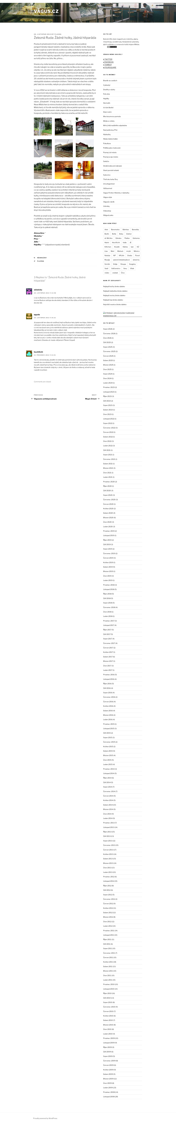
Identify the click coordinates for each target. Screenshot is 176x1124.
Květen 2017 (108, 652)
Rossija (107, 260)
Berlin (107, 234)
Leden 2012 (107, 926)
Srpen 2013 (107, 841)
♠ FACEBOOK (108, 62)
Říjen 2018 (107, 594)
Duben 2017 (108, 657)
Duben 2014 (108, 805)
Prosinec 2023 (109, 387)
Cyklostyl (106, 85)
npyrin (37, 314)
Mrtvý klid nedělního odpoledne (115, 125)
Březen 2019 (108, 571)
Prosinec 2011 (108, 931)
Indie (125, 242)
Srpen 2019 (107, 549)
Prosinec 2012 (108, 877)
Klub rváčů (107, 112)
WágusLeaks (108, 215)
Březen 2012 (108, 917)
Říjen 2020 (107, 486)
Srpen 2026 (107, 329)
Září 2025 (107, 342)
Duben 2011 (107, 966)
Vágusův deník (108, 202)
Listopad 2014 (108, 773)
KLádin (117, 247)
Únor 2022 (107, 441)
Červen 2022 (108, 432)
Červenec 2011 (109, 953)
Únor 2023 (107, 414)
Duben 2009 (108, 1074)
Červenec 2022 (109, 428)
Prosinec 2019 (108, 531)
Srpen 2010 (107, 1002)
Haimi (107, 242)
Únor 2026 (107, 338)
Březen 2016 (108, 715)
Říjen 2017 (107, 630)
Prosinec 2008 (109, 1092)
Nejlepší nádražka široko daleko (115, 291)
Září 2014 (107, 782)
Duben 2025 (108, 360)
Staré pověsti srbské (111, 170)
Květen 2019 (108, 562)
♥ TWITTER (107, 59)
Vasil (106, 268)
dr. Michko (108, 238)
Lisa (106, 251)
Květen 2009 (108, 1070)
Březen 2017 (108, 661)
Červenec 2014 (109, 791)
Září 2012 (107, 890)
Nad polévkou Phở (110, 130)
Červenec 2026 (109, 333)
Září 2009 (107, 1052)
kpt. (132, 247)
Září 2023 (107, 401)
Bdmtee (126, 229)
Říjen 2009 (107, 1047)
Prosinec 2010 (109, 984)
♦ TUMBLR (107, 65)
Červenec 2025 (109, 351)
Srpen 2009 (108, 1056)
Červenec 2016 (109, 697)
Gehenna (136, 238)
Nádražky (42, 258)
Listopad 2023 (108, 392)
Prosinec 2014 (108, 769)
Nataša (107, 255)
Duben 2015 (108, 751)
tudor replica (25, 1)
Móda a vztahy (108, 121)
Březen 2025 (108, 365)
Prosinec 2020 (109, 482)
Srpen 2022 (107, 423)
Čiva (123, 273)
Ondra (129, 255)
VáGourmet (107, 188)
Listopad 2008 (109, 1097)
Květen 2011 (108, 962)
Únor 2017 (107, 666)
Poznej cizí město (109, 152)
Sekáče (106, 161)
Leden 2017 (107, 670)
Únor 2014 (107, 814)
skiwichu (136, 260)
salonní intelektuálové (121, 260)
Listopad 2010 (108, 989)
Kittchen (108, 247)
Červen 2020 (108, 504)
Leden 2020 (108, 527)
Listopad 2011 (108, 935)
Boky (121, 234)
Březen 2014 (108, 809)
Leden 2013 (107, 872)
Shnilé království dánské (112, 166)
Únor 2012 (107, 921)
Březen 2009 (108, 1079)
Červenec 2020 (109, 499)
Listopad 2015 (108, 728)
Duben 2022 (108, 437)
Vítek (132, 268)
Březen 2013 (108, 863)
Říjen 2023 (107, 396)
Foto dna (106, 94)
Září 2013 (107, 836)
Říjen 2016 (107, 684)
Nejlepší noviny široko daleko (114, 295)
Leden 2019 (107, 580)
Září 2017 (107, 634)
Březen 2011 (108, 971)
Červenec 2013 (109, 845)
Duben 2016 (108, 711)
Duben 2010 (108, 1020)
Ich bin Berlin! (108, 107)
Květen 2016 (108, 706)
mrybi (128, 251)
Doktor (129, 234)
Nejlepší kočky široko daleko (114, 286)
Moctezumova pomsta (112, 116)
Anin (106, 229)
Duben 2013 (108, 859)
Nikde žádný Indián (110, 139)
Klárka (125, 247)
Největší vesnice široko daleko (114, 304)
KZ (138, 247)
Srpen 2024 (107, 374)
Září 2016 (107, 688)
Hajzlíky (106, 98)
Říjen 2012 (107, 886)
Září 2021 (107, 450)
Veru (125, 268)
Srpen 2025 (107, 347)
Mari (112, 251)
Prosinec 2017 (108, 621)
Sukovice (106, 175)
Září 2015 (107, 733)
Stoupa (123, 264)
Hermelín (106, 103)
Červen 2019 (108, 558)
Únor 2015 (107, 760)
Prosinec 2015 (108, 724)
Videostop (107, 211)
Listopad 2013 (108, 827)
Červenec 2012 (109, 899)
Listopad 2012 (108, 881)
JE (130, 242)
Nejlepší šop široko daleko (113, 300)
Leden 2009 (108, 1088)
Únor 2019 (107, 576)
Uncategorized (108, 184)
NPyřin (121, 255)
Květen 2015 (108, 746)
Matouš (120, 251)
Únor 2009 (107, 1083)
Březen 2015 (108, 755)
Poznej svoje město (110, 157)
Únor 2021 (107, 473)
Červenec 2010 (109, 1007)
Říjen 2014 (107, 778)
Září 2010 (107, 998)
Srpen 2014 (107, 787)
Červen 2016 (108, 702)
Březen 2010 (108, 1025)
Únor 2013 (107, 868)
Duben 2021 (108, 464)
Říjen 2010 (107, 993)
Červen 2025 (108, 356)
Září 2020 (107, 490)
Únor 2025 (107, 369)
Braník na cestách (110, 80)
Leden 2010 (108, 1034)
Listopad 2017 (108, 625)
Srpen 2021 (107, 455)
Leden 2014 (107, 818)
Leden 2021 (107, 477)
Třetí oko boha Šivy (110, 179)
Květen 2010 (108, 1016)
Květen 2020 (108, 508)
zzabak (115, 273)
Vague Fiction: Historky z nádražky (116, 193)
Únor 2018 (107, 612)
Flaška (40, 261)
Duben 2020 (108, 513)
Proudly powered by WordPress (45, 1118)
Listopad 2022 (108, 419)
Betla (114, 234)
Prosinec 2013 (108, 823)
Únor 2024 (107, 378)
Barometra (115, 229)
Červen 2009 (108, 1065)
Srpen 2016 (107, 693)
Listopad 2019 (108, 535)
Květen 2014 (108, 800)
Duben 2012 (108, 912)
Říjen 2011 (107, 939)
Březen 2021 (108, 468)
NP (114, 255)
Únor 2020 (107, 522)
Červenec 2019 (109, 553)
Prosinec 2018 (108, 585)
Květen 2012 (108, 908)
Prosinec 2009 (109, 1038)
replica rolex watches (9, 1)
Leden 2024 (108, 383)
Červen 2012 (108, 903)
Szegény (132, 264)
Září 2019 (107, 544)
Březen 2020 (108, 517)
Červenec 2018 (109, 607)
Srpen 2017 (107, 639)
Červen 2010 (108, 1011)
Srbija (115, 264)
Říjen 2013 (107, 832)
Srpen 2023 (107, 405)
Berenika (135, 229)
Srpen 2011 (107, 948)
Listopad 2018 (108, 589)
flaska (58, 34)
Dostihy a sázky (109, 89)
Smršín (107, 264)
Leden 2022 (107, 446)
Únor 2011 (107, 975)
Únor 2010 (107, 1029)
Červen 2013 (108, 850)
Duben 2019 (108, 567)
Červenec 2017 (109, 643)
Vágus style (107, 197)
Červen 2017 (108, 648)
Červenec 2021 (109, 459)
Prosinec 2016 (108, 675)
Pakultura (107, 143)
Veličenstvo (115, 268)
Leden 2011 (107, 980)
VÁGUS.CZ (46, 11)
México (136, 251)
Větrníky (106, 206)
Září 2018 (107, 598)
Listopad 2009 (109, 1043)
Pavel (137, 255)
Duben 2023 (108, 410)
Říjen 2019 (107, 540)
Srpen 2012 (107, 895)
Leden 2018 (107, 616)
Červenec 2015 (109, 742)
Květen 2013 (108, 854)
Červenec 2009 (109, 1061)
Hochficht (116, 242)
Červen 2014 (108, 796)
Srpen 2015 (107, 737)
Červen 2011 (108, 957)
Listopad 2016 (108, 679)
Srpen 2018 (107, 603)
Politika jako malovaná (111, 148)
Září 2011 (106, 944)
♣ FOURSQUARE (109, 67)
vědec (107, 273)
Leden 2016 (107, 719)
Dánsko (118, 238)
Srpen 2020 (107, 495)
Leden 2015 (107, 764)
